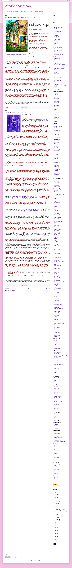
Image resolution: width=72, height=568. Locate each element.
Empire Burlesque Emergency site (60, 323)
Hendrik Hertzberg (57, 305)
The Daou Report (57, 377)
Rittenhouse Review (58, 405)
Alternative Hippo (57, 253)
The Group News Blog (58, 303)
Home (28, 288)
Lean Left (56, 341)
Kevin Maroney (57, 106)
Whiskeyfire (56, 125)
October (57, 501)
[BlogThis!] (22, 107)
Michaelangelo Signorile (58, 324)
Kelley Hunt (56, 472)
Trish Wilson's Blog (57, 257)
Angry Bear (56, 242)
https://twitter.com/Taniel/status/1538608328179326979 (17, 54)
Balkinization (56, 166)
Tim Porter (56, 153)
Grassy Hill (56, 449)
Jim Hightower (57, 320)
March (57, 517)
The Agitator (56, 183)
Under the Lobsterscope (58, 289)
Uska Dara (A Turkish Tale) (20, 103)
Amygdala (56, 94)
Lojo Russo (56, 478)
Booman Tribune (57, 268)
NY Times (56, 425)
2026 (56, 491)
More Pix (56, 43)
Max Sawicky (56, 118)
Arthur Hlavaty (57, 105)
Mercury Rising (57, 245)
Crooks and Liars (57, 151)
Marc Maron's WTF (57, 77)
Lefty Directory (57, 162)
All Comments (57, 19)
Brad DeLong (56, 161)
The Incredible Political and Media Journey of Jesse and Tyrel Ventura (31, 247)
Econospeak (56, 117)
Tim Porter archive (57, 154)
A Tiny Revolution (57, 248)
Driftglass (56, 190)
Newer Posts (7, 288)
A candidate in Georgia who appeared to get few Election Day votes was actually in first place (27, 143)
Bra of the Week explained (59, 36)
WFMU (55, 448)
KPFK (55, 456)
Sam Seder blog (57, 58)
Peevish (55, 301)
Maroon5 (56, 473)
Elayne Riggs (56, 218)
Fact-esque (56, 244)
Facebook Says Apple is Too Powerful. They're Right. (21, 77)
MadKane (56, 121)
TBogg (55, 389)
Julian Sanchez (57, 182)
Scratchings (56, 300)
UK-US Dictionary (57, 440)
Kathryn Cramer (57, 99)
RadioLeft (56, 452)
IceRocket (56, 381)
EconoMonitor (56, 142)
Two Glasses (56, 234)
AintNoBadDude (57, 284)
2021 (56, 522)
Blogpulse (56, 383)
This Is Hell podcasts (58, 84)
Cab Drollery (56, 131)
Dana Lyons (56, 469)
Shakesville (56, 195)
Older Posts (48, 288)
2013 (56, 535)
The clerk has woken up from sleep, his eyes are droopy (20, 17)
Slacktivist (56, 211)
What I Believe (57, 40)
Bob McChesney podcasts (59, 68)
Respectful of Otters (58, 304)
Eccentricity (56, 296)
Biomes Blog (56, 250)
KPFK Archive (56, 457)
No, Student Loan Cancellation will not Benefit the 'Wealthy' (30, 210)
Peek (55, 380)
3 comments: (17, 285)
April (56, 516)
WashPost (56, 424)
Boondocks (56, 413)
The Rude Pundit (57, 246)
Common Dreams (57, 356)
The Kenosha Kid (57, 135)
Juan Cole (56, 170)
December (58, 498)
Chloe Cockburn (13, 138)
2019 (56, 525)
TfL (55, 76)
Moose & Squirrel (57, 363)
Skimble (55, 400)
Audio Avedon (56, 38)
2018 (56, 527)
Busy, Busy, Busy (57, 392)
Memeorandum (57, 379)
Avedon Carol (56, 23)
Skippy (55, 209)
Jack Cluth (56, 207)
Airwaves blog (56, 32)
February (57, 519)
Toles (55, 416)
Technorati (56, 384)
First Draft (56, 127)
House (55, 72)
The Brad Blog (57, 169)
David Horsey (56, 420)
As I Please (56, 276)
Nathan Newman (57, 404)
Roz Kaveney (56, 95)
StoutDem (56, 285)
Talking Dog (56, 213)
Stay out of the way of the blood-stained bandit (17, 112)
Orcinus (55, 215)
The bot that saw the (34, 261)
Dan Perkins (56, 315)
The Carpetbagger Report (59, 401)
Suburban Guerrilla (57, 217)
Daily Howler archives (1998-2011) (60, 355)
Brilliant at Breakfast (58, 229)
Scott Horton (56, 193)
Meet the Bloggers (57, 149)
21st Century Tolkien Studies (59, 34)
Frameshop (56, 150)
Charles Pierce (57, 202)
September (58, 503)
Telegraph (56, 428)
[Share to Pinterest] (26, 107)
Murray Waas (56, 307)
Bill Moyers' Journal (57, 81)
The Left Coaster (57, 344)
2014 (56, 533)
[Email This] (21, 107)
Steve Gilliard (56, 388)
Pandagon (56, 198)
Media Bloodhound (57, 399)
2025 (56, 492)
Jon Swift (56, 403)
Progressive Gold (57, 265)
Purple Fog (24, 114)
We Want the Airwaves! (58, 31)
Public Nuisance (57, 407)
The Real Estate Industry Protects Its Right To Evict (14, 165)
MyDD (55, 163)
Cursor (55, 371)
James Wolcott (57, 327)
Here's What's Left (57, 347)
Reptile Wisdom (57, 287)
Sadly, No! (56, 237)
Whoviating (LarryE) (58, 191)
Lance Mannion (57, 260)
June (57, 507)
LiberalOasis (56, 155)
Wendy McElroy (57, 186)
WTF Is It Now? (57, 238)
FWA (55, 44)
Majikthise (56, 293)
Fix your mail (56, 438)
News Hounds (56, 167)
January (57, 520)
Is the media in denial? (58, 51)
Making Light (56, 93)
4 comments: (17, 107)
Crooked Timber (57, 249)
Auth (55, 419)
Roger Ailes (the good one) (59, 226)
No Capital (56, 252)
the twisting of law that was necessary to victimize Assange (20, 219)
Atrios (55, 114)
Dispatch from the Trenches (59, 409)
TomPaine (56, 360)
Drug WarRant (57, 146)
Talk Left (55, 143)
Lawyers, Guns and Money (59, 261)
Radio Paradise (57, 446)
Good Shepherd (33, 281)
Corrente (56, 129)
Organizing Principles (58, 50)
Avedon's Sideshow (18, 5)
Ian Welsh (56, 203)
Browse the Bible (57, 432)
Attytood (55, 240)
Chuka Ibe (31, 114)
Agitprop (55, 264)
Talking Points (56, 312)
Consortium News (57, 352)
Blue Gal (55, 222)
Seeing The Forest (57, 214)
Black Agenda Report (58, 145)
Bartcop (55, 372)
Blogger (40, 560)
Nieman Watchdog (57, 147)
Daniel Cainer (56, 468)
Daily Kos (56, 159)
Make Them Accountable (58, 364)
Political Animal (57, 311)
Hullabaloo (56, 133)
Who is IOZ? (56, 230)
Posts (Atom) (12, 290)
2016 (56, 530)
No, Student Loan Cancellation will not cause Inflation (21, 211)
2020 (56, 524)
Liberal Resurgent (57, 450)
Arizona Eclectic (57, 292)
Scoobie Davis (57, 119)
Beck (55, 465)
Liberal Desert (56, 295)
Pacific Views (56, 206)
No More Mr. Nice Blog (58, 221)
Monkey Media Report (58, 396)
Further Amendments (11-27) (59, 437)
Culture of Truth (57, 137)
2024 (56, 494)
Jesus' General (57, 335)
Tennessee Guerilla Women (59, 194)
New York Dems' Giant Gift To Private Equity (13, 159)
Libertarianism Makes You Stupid (60, 441)
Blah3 (55, 393)
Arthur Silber (56, 181)
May (56, 514)
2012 (56, 536)
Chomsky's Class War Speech (59, 64)
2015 (56, 531)
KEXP (55, 445)
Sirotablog (56, 319)
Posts (56, 17)
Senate (55, 70)
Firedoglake (56, 197)
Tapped (55, 316)
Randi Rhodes (57, 454)
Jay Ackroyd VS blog (58, 201)
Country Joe (56, 466)
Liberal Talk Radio (57, 458)
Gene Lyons (56, 328)
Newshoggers (56, 174)
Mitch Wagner (56, 101)
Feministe (56, 262)
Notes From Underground (59, 281)
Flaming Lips (56, 470)
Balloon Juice (56, 185)
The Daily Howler (57, 353)
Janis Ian (56, 477)
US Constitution (57, 434)
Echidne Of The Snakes (58, 126)
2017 (56, 528)
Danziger (56, 417)
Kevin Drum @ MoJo (58, 309)
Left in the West (57, 348)
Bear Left (56, 340)
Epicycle (55, 109)
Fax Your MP (56, 73)
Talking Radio (56, 460)
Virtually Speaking (57, 39)
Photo (55, 42)
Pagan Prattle (56, 102)
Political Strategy (57, 373)
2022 (56, 497)
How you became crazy (58, 54)
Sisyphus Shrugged (57, 288)
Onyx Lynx (56, 110)
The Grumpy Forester (58, 397)
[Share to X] (23, 107)
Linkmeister (56, 299)
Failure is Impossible (58, 365)
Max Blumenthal (57, 233)
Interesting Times (57, 291)
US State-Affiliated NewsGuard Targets (23, 196)
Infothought (56, 165)
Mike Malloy (56, 453)
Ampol (55, 367)
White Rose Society (57, 368)
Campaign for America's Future (60, 157)
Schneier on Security (58, 173)
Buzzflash (56, 357)
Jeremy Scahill (57, 258)
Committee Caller (57, 69)
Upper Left (56, 345)
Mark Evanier (56, 225)
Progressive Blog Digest (58, 277)
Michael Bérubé (57, 280)
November (58, 500)
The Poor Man (57, 332)
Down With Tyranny (57, 199)
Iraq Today (56, 158)
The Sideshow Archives (58, 28)
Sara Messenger (57, 464)
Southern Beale (57, 134)
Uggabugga (56, 205)
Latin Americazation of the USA (59, 53)
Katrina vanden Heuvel (58, 308)
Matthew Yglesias (57, 272)
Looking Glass (57, 297)
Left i (55, 343)
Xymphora (56, 210)
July (56, 506)
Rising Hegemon (57, 130)
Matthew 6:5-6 (57, 433)
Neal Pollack (56, 333)
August (57, 504)
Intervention (56, 361)
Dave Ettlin (56, 97)
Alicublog (56, 241)
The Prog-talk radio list (58, 63)
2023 (56, 495)
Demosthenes (56, 115)
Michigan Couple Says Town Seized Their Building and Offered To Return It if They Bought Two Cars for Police (25, 177)
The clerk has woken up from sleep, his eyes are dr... (60, 510)
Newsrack (56, 254)
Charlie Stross (56, 98)
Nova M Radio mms (57, 80)
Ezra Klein (56, 256)
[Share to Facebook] (24, 107)
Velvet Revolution (57, 369)
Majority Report (57, 59)
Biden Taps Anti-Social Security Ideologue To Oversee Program (16, 67)
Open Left (56, 408)
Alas (55, 269)
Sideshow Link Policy (58, 35)
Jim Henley (56, 179)
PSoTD (55, 273)
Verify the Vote (57, 89)
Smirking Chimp (57, 359)
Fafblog (55, 336)
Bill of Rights (56, 436)
